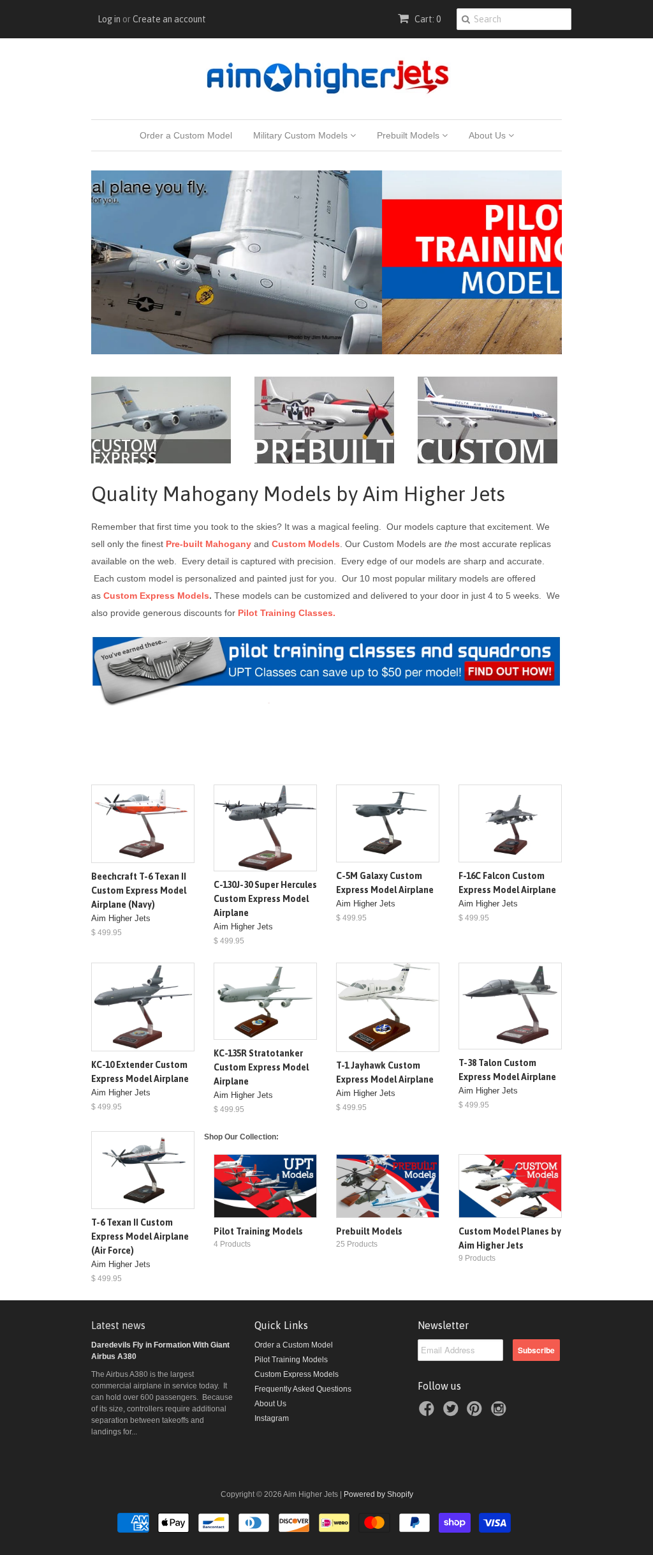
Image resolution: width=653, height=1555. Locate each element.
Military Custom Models (301, 135)
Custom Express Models (156, 595)
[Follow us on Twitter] (452, 1412)
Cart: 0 (427, 19)
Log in (109, 19)
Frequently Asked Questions (302, 1389)
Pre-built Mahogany (208, 544)
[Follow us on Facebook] (428, 1412)
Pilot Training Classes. (286, 613)
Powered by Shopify (378, 1494)
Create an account (169, 19)
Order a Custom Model (186, 135)
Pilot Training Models (291, 1359)
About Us (488, 135)
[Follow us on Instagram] (500, 1412)
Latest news (118, 1325)
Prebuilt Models (409, 135)
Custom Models (306, 544)
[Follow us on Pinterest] (476, 1412)
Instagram (271, 1418)
